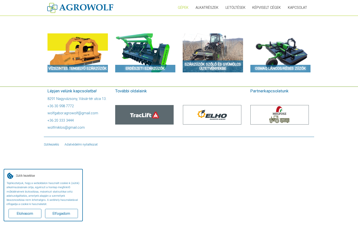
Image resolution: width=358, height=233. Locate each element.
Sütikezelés (51, 144)
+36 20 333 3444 (60, 120)
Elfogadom (61, 214)
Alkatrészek (207, 8)
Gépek (183, 8)
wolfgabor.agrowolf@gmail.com (72, 113)
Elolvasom (25, 214)
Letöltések (235, 8)
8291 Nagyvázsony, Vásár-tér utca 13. (76, 99)
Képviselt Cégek (266, 8)
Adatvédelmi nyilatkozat (81, 144)
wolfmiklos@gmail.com (66, 128)
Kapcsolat (297, 8)
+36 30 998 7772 (60, 106)
